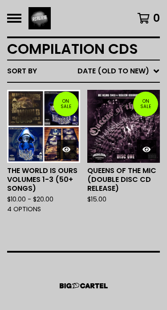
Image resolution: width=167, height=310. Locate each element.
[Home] (40, 18)
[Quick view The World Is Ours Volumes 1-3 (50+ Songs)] (67, 149)
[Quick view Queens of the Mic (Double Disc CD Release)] (146, 149)
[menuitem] (83, 71)
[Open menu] (14, 18)
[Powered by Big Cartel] (84, 285)
